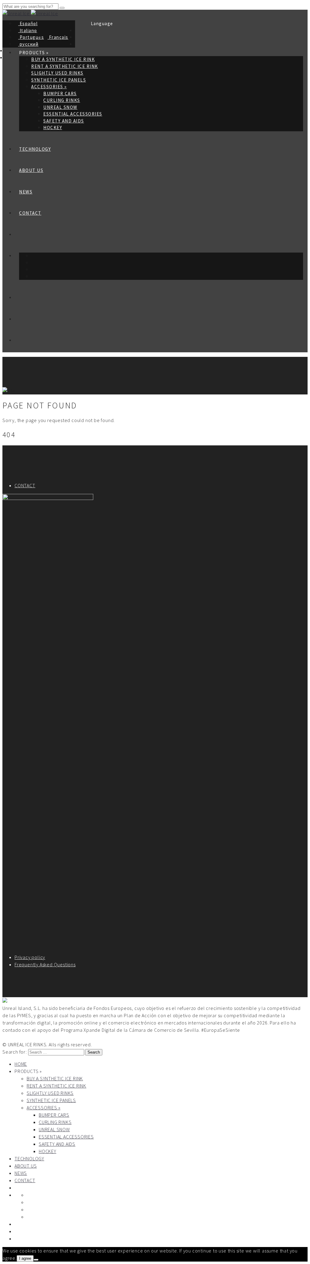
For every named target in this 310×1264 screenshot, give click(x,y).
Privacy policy (30, 957)
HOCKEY (52, 127)
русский (28, 44)
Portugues (31, 37)
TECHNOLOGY (35, 149)
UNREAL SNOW (60, 107)
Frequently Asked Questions (45, 964)
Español (28, 23)
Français (58, 37)
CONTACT (30, 213)
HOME (21, 1064)
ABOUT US (31, 170)
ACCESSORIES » (49, 86)
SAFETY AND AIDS (63, 121)
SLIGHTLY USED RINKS (57, 73)
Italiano (27, 30)
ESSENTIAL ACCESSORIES (72, 114)
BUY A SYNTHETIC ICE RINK (55, 1078)
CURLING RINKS (61, 100)
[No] (36, 1260)
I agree (25, 1258)
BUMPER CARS (60, 93)
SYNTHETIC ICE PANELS (58, 80)
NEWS (25, 192)
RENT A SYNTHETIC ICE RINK (64, 66)
